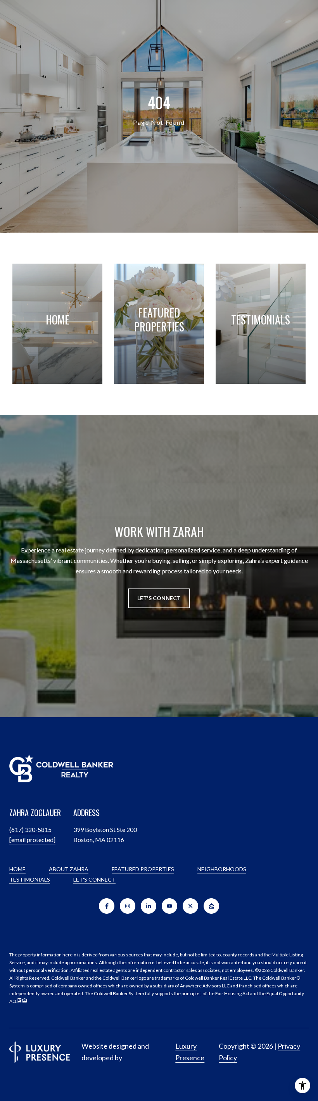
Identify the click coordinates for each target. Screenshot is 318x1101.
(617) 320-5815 (30, 829)
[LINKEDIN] (148, 906)
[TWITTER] (190, 906)
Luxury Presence (189, 1052)
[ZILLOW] (211, 906)
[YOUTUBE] (169, 906)
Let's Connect (94, 880)
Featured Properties (143, 869)
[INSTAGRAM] (127, 906)
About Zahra (68, 869)
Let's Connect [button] (159, 598)
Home (17, 869)
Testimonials (29, 879)
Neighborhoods (221, 869)
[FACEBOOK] (106, 906)
